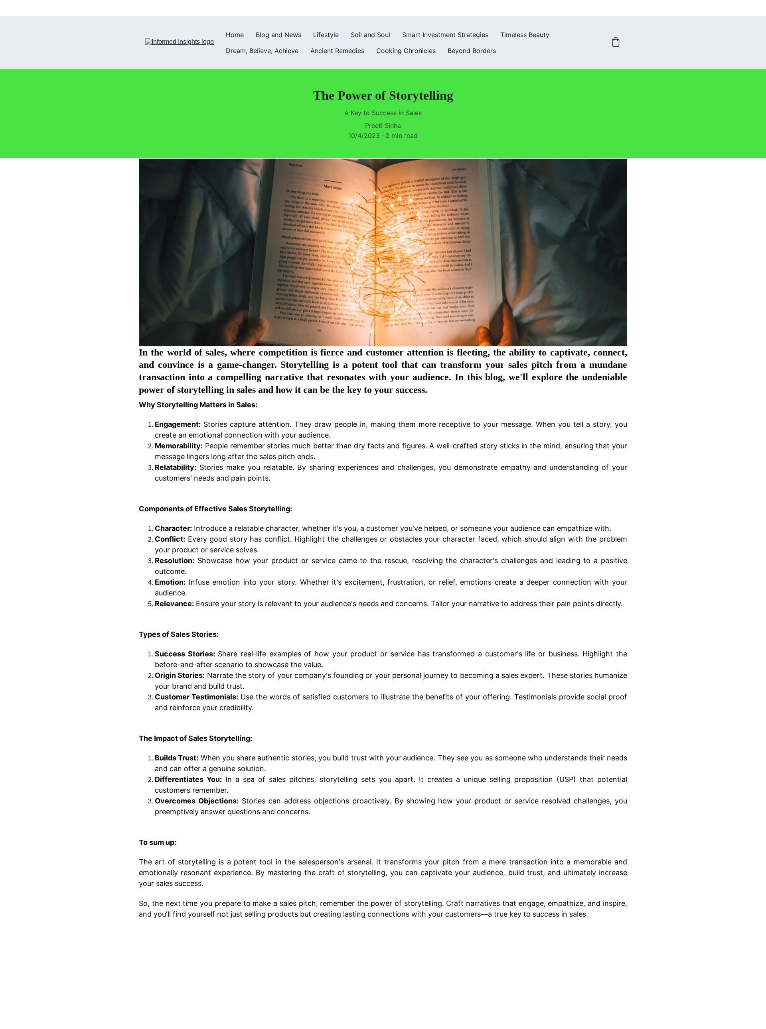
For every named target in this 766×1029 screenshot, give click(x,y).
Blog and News (278, 35)
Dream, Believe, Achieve (262, 51)
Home (235, 35)
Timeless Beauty (524, 35)
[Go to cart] (615, 43)
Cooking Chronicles (406, 51)
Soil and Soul (370, 35)
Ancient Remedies (337, 51)
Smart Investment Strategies (445, 35)
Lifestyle (326, 35)
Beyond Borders (472, 51)
